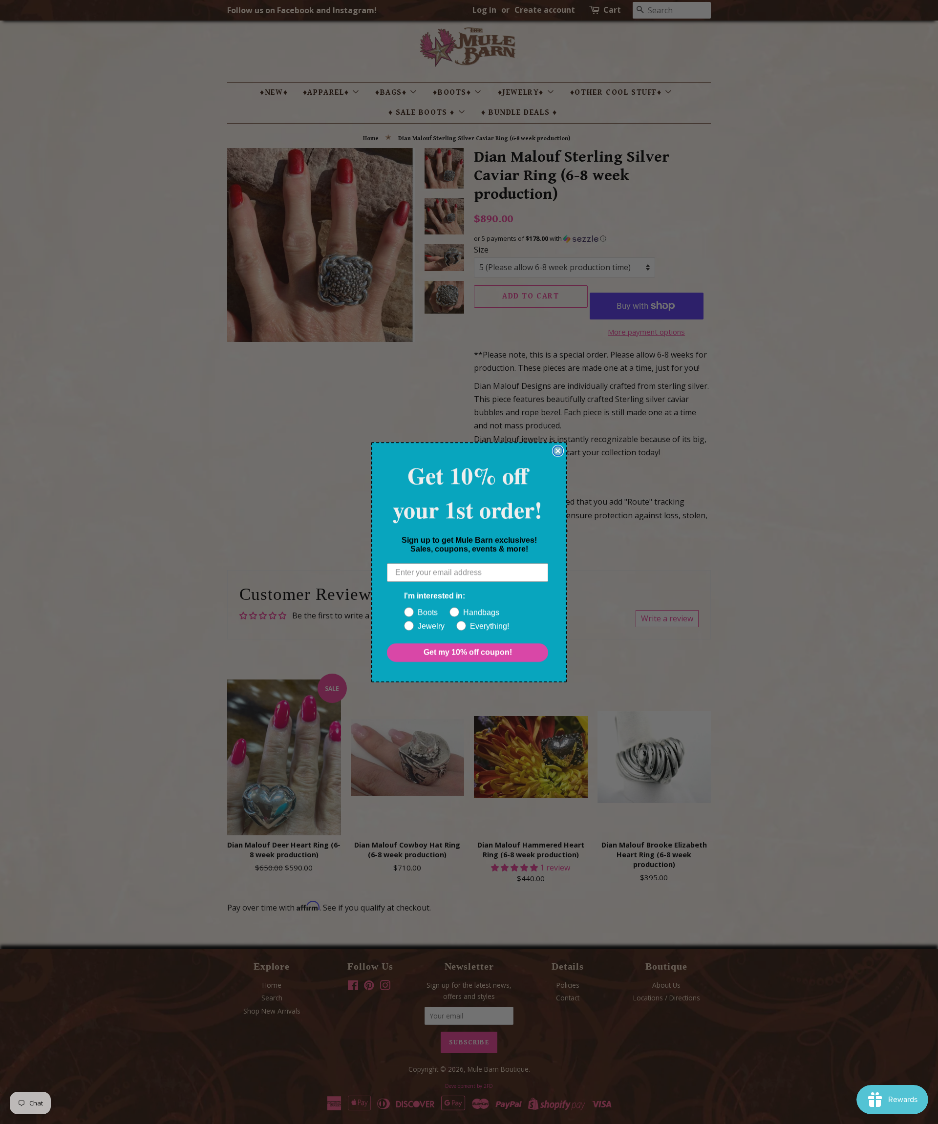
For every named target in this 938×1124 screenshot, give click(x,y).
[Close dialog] (558, 451)
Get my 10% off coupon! (468, 652)
